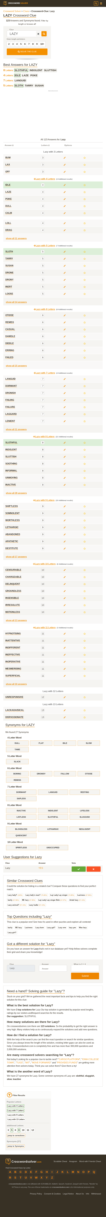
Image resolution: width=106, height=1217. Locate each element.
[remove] (38, 33)
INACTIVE (21, 811)
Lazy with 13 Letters (16, 1119)
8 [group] (19, 1130)
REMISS (17, 780)
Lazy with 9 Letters (16, 1115)
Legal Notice (68, 1194)
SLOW (89, 743)
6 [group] (15, 1130)
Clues (26, 11)
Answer (45, 964)
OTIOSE (88, 774)
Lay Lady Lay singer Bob (52, 900)
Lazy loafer (37, 905)
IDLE (65, 743)
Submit (85, 976)
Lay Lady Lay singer (62, 895)
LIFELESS (84, 811)
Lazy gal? (51, 928)
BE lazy (28, 900)
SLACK (17, 761)
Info (87, 1194)
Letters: (8, 70)
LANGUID (53, 792)
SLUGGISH (85, 817)
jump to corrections (16, 1135)
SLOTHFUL (53, 817)
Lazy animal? (17, 905)
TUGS (19, 1062)
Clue (11, 30)
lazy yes (72, 928)
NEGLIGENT (84, 829)
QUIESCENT (21, 835)
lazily (13, 900)
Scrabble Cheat (60, 1161)
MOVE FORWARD (41, 1062)
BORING (17, 774)
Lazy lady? (15, 895)
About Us (80, 1194)
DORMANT (21, 792)
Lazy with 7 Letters (16, 1111)
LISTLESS (21, 817)
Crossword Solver (12, 11)
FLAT (41, 743)
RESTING (84, 792)
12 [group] (32, 1130)
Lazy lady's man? (36, 895)
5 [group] (11, 1130)
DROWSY (41, 774)
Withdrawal (96, 1194)
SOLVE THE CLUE (28, 51)
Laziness (84, 895)
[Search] (96, 3)
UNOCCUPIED (53, 847)
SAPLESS (21, 798)
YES (41, 868)
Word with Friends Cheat (90, 1161)
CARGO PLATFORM (69, 1059)
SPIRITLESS (21, 847)
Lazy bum (39, 928)
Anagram (73, 1161)
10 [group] (23, 1130)
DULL (17, 743)
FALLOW (65, 774)
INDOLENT (53, 811)
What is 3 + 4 (80, 964)
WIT (27, 1062)
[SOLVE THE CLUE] (44, 33)
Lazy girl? (12, 932)
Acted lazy (77, 900)
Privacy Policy (36, 1194)
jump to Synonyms (16, 1146)
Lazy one (62, 928)
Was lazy (83, 928)
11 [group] (28, 1130)
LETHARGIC (53, 829)
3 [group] (8, 1130)
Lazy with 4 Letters (16, 1106)
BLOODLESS (21, 829)
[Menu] (101, 4)
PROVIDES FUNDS (67, 1062)
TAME (17, 749)
